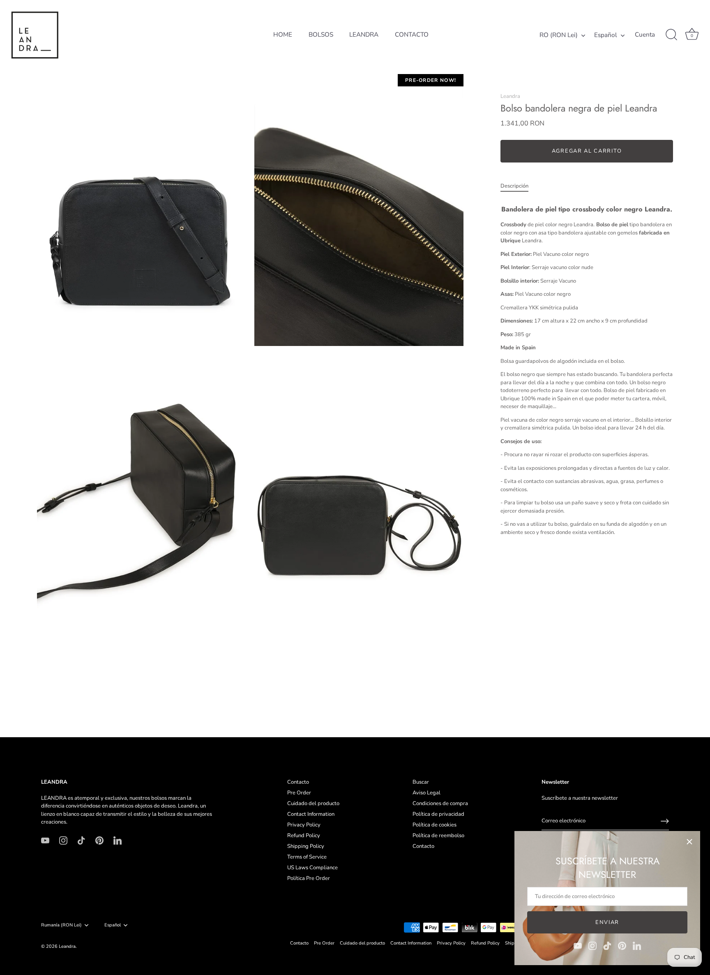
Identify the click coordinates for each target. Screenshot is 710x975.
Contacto (298, 782)
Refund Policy (303, 835)
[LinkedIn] (637, 945)
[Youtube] (578, 945)
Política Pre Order (308, 878)
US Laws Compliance (312, 867)
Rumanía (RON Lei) (61, 925)
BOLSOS (321, 34)
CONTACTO (412, 34)
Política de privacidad (438, 814)
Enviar (607, 922)
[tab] (518, 186)
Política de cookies (434, 825)
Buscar (421, 782)
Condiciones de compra (440, 803)
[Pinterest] (622, 945)
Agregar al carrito (587, 151)
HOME (282, 34)
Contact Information (310, 814)
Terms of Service (307, 857)
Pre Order (299, 792)
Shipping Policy (305, 846)
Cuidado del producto (313, 803)
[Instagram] (592, 945)
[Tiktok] (607, 945)
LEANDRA (363, 34)
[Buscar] (671, 35)
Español (605, 35)
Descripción (514, 186)
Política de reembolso (438, 835)
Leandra (510, 96)
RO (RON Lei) (558, 35)
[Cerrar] (689, 842)
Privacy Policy (303, 825)
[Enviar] (665, 821)
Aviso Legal (426, 792)
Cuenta (645, 35)
